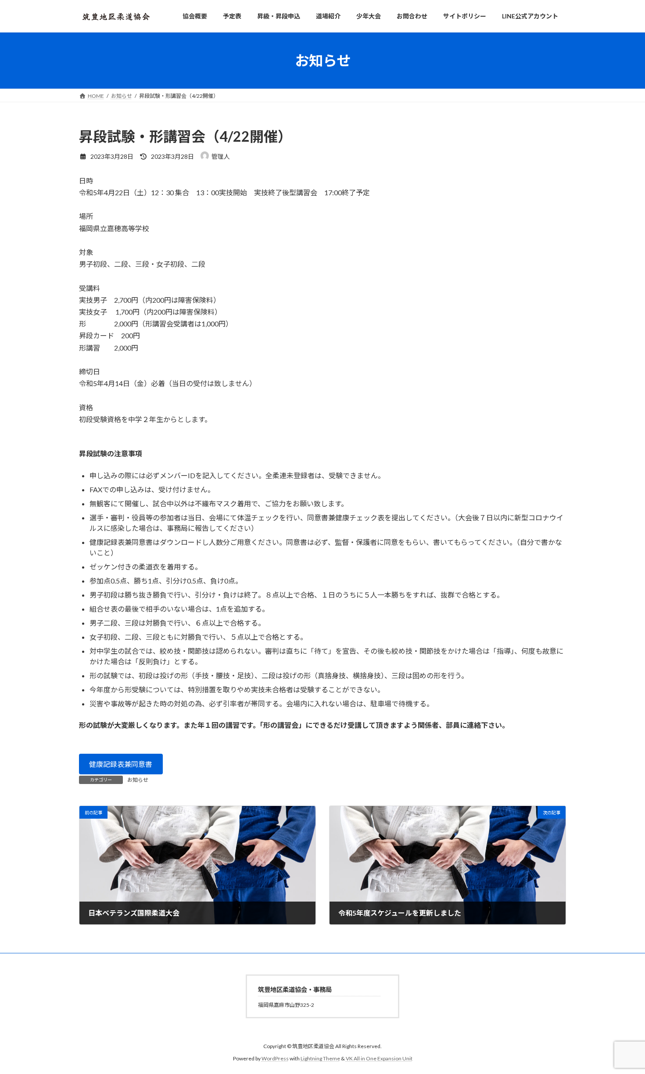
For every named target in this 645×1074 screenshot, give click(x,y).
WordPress (275, 1059)
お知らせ (137, 780)
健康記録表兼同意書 (120, 764)
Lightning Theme (320, 1059)
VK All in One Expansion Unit (379, 1059)
